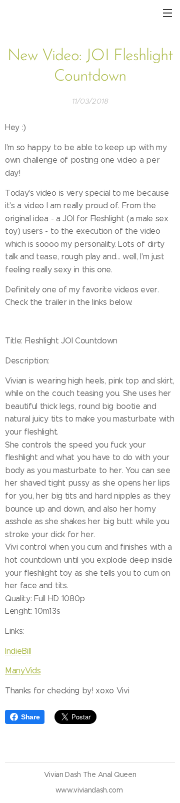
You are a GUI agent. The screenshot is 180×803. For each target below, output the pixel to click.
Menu (168, 13)
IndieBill (18, 651)
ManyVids (22, 670)
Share (30, 717)
